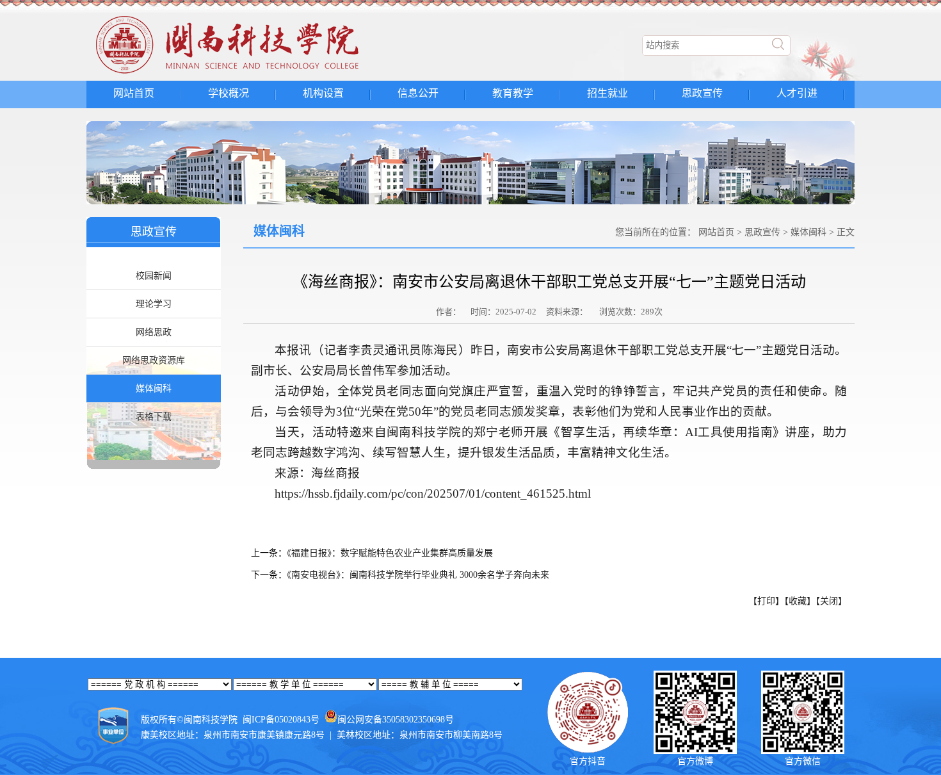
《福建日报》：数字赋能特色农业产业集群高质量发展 (390, 553)
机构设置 (323, 93)
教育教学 (512, 93)
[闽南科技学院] (250, 74)
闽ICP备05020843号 (281, 719)
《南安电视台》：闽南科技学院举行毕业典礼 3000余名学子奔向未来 (418, 575)
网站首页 (133, 93)
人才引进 (796, 93)
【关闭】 (831, 601)
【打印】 (766, 601)
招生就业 (607, 93)
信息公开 (418, 93)
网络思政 (154, 332)
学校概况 (228, 93)
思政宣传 (702, 93)
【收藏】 (800, 601)
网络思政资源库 (153, 360)
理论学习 (154, 304)
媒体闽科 (154, 388)
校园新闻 (154, 276)
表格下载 (154, 416)
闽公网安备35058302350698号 (395, 719)
